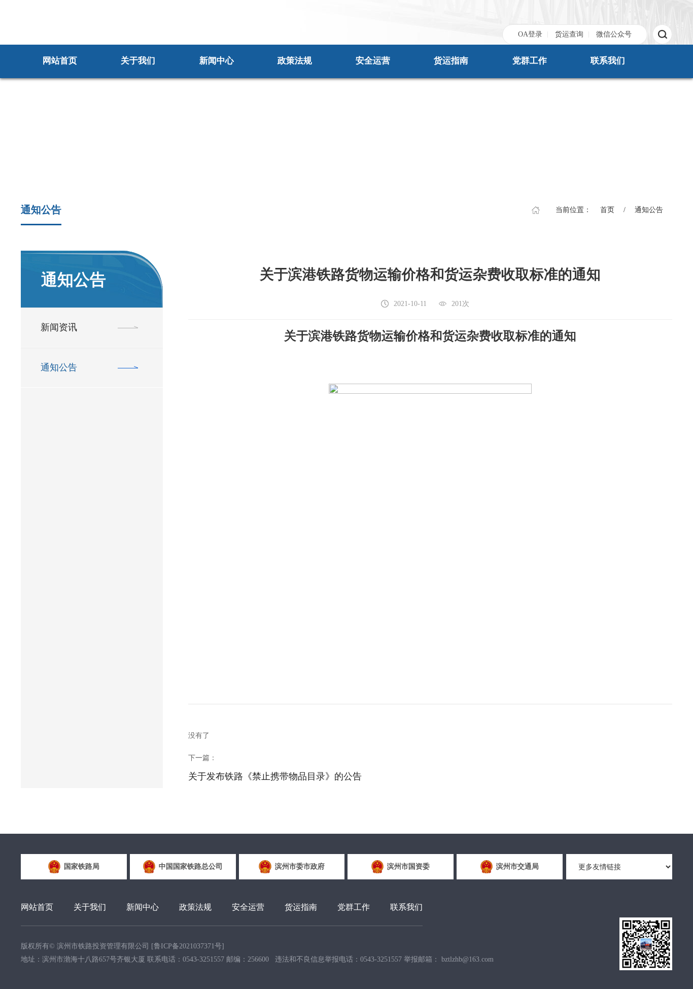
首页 (607, 210)
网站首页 (60, 60)
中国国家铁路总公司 (191, 866)
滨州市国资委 (408, 866)
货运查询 (569, 34)
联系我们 (608, 60)
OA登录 (530, 34)
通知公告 (649, 210)
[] (187, 946)
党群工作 (529, 60)
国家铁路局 (81, 866)
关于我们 (138, 60)
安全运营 (373, 60)
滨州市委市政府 (300, 866)
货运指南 (451, 60)
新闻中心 (216, 60)
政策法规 (295, 60)
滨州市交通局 (517, 866)
